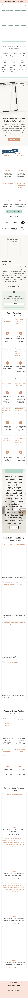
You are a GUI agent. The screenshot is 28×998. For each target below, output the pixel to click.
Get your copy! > (14, 1)
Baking (7, 200)
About (18, 985)
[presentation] (7, 160)
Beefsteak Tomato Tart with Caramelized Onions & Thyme (20, 205)
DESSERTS (7, 170)
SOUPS (14, 827)
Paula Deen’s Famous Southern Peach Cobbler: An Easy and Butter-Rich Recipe (20, 399)
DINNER (20, 200)
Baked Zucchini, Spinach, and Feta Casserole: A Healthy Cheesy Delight (7, 399)
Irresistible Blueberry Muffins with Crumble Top (13, 577)
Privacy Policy (11, 985)
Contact (20, 982)
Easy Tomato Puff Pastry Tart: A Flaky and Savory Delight (7, 205)
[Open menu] (25, 6)
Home (7, 982)
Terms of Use (13, 982)
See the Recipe (13, 834)
